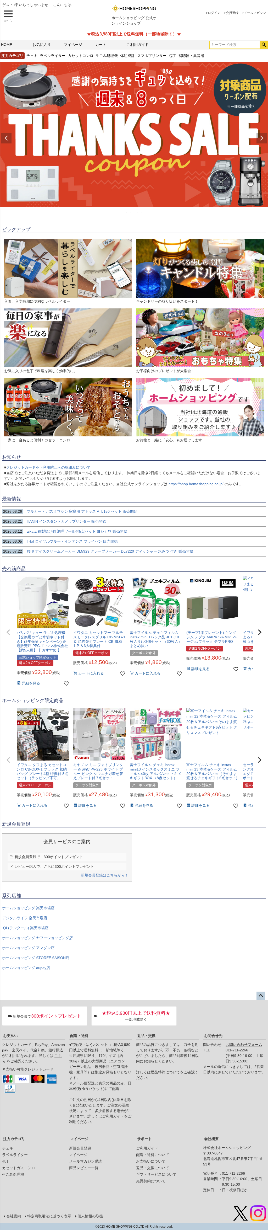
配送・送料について (152, 1155)
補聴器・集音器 (191, 56)
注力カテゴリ (14, 1139)
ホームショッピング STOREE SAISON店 (35, 958)
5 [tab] (141, 212)
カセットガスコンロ (18, 1168)
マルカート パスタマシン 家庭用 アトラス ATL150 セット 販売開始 (70, 511)
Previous (6, 138)
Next (261, 138)
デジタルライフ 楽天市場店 (24, 918)
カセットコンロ (80, 56)
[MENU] (8, 16)
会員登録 (232, 13)
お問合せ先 (213, 1036)
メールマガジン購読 (85, 1161)
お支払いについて (150, 1161)
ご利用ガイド (138, 44)
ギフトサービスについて (156, 1174)
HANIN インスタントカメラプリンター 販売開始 (54, 521)
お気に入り (41, 44)
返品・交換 (146, 1036)
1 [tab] (127, 212)
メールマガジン (255, 13)
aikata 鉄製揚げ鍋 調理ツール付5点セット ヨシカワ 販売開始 (65, 531)
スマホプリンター (151, 56)
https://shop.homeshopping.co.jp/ (196, 484)
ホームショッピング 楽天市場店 (28, 908)
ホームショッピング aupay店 (26, 968)
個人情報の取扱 (90, 1216)
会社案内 (13, 1216)
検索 (264, 45)
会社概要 (211, 1139)
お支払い (10, 1036)
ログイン (214, 13)
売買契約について (150, 1181)
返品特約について (165, 1072)
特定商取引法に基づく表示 (49, 1216)
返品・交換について (152, 1168)
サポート (144, 1139)
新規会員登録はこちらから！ (105, 875)
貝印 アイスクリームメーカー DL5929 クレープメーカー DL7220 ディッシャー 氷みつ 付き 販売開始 (98, 551)
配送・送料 (79, 1036)
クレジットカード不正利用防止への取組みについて (48, 467)
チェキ (31, 56)
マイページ (73, 44)
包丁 (172, 56)
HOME (6, 44)
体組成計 (127, 56)
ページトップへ (260, 996)
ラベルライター (52, 56)
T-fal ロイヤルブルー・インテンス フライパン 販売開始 (62, 541)
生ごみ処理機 (107, 56)
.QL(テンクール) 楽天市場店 (25, 928)
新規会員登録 (80, 1148)
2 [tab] (130, 212)
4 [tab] (138, 212)
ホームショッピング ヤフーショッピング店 (37, 938)
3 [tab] (134, 212)
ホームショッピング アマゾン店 (28, 948)
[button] (8, 632)
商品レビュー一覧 (83, 1168)
